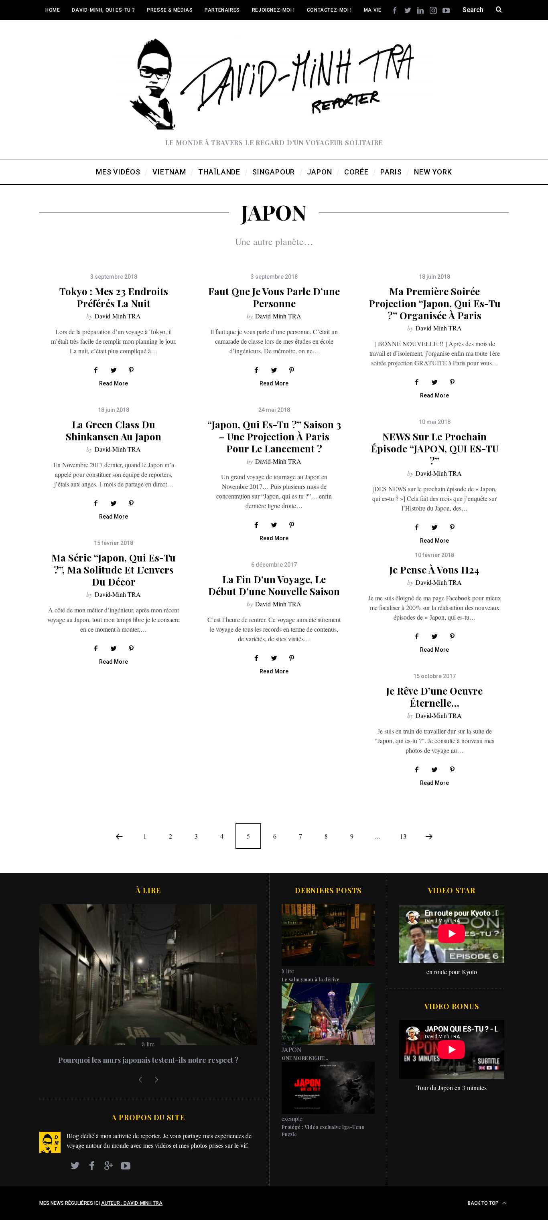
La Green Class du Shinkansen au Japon (113, 430)
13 (403, 836)
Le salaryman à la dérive (310, 979)
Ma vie (373, 10)
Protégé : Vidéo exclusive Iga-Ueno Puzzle (323, 1130)
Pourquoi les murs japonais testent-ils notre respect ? (148, 1060)
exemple (292, 1118)
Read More (113, 384)
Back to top (484, 1203)
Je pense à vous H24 (434, 569)
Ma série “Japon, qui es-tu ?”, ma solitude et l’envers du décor (113, 569)
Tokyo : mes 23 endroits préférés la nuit (113, 297)
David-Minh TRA (118, 316)
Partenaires (222, 10)
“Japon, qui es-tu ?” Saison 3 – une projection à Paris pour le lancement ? (274, 436)
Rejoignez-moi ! (273, 10)
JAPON (292, 1049)
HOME (52, 10)
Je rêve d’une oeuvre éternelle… (434, 696)
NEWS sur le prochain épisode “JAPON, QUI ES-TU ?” (435, 448)
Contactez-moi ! (329, 10)
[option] (148, 988)
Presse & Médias (170, 10)
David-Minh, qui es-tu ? (103, 10)
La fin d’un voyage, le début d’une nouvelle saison (274, 585)
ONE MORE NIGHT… (305, 1058)
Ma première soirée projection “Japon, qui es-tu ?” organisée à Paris (435, 303)
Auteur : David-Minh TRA (131, 1203)
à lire (148, 1044)
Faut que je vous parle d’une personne (274, 297)
